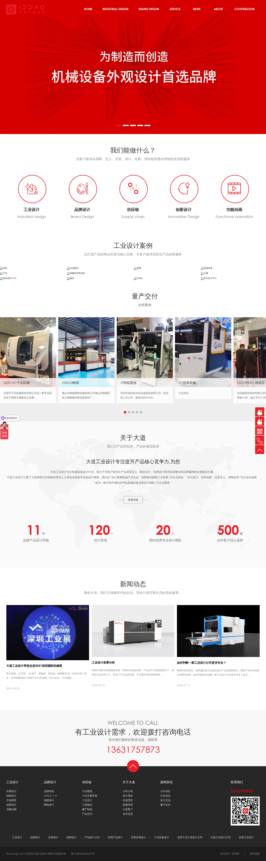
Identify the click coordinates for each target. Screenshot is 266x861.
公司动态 (165, 791)
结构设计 (11, 795)
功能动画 (11, 809)
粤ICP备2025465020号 (83, 853)
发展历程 (128, 804)
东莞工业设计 (246, 837)
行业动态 (165, 795)
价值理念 (128, 800)
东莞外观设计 (138, 837)
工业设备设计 (161, 837)
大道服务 (175, 10)
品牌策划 (49, 791)
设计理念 (128, 795)
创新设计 (11, 804)
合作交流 (244, 10)
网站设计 (49, 804)
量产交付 (165, 804)
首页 (88, 10)
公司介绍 (128, 791)
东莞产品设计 (115, 837)
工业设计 (115, 10)
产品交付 (87, 813)
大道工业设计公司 (220, 837)
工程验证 (87, 804)
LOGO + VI (50, 795)
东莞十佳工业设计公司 (189, 837)
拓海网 (235, 853)
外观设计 (11, 791)
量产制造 (87, 809)
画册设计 (49, 800)
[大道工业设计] (25, 9)
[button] (118, 125)
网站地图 (255, 853)
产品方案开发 (89, 795)
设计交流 (165, 800)
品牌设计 (149, 10)
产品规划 (87, 791)
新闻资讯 (196, 10)
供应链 (86, 782)
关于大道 (218, 10)
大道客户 (128, 809)
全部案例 (144, 305)
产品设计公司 (92, 837)
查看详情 (133, 499)
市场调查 (11, 800)
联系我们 (237, 782)
